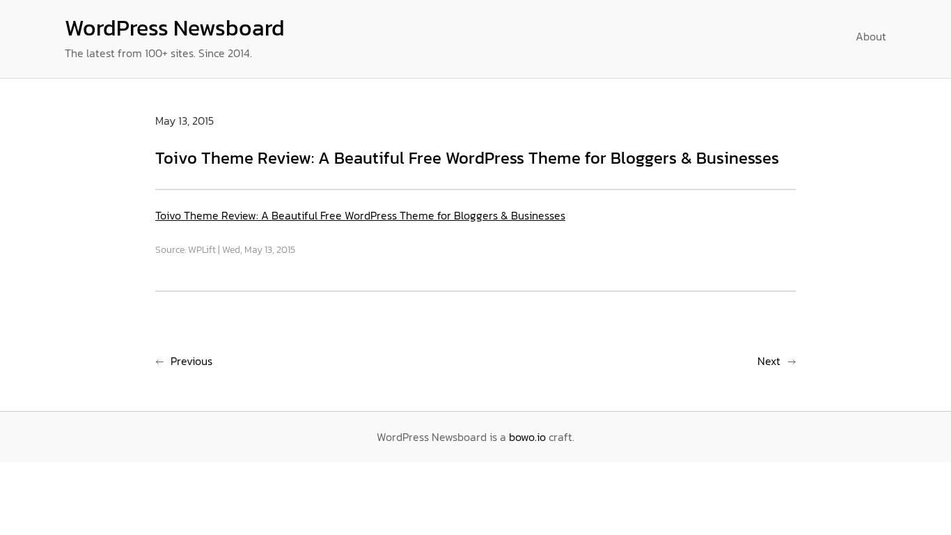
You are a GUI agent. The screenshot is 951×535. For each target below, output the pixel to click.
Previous (191, 360)
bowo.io (527, 436)
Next (768, 360)
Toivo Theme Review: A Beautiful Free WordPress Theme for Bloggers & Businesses (360, 215)
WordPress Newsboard (175, 28)
